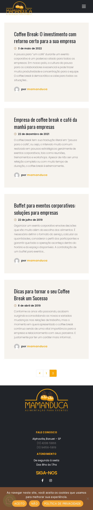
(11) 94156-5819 (46, 447)
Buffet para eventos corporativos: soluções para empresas (44, 209)
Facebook (42, 480)
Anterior (39, 373)
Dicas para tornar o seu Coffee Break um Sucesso (42, 294)
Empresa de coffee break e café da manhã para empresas (45, 123)
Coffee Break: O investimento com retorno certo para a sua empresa (45, 37)
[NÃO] (87, 498)
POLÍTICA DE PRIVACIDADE (62, 503)
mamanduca (37, 89)
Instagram (50, 480)
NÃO (34, 503)
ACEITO (19, 503)
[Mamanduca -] (19, 6)
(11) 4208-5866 (46, 443)
